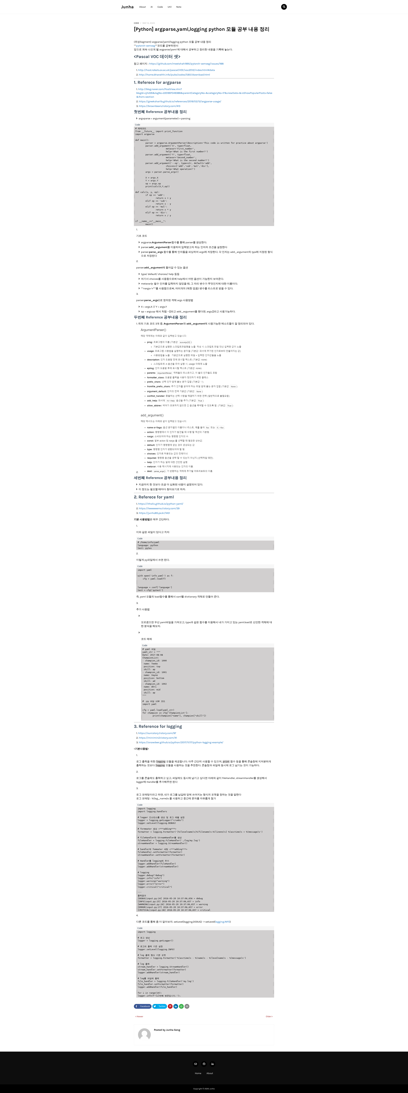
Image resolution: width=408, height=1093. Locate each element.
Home (198, 1073)
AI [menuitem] (152, 6)
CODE (136, 23)
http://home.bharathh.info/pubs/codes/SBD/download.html (174, 74)
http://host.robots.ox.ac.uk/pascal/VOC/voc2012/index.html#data (176, 70)
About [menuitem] (142, 6)
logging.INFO (222, 921)
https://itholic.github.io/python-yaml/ (160, 503)
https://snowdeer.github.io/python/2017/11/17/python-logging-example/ (181, 742)
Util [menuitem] (169, 6)
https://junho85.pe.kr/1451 (154, 512)
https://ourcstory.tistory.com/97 (157, 733)
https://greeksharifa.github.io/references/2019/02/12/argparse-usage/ (180, 101)
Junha (127, 6)
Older (268, 1016)
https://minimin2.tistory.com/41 (158, 737)
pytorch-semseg (145, 45)
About (210, 1073)
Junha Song (172, 1029)
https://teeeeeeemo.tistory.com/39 (159, 508)
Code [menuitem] (160, 6)
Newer (140, 1016)
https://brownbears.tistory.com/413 (159, 106)
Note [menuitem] (178, 6)
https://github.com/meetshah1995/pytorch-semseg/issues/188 (186, 63)
